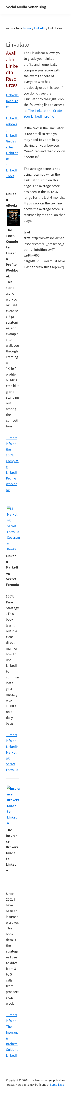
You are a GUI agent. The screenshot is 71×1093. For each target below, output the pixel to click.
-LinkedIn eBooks (12, 118)
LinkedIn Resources (12, 101)
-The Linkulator (12, 153)
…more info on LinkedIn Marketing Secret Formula (12, 752)
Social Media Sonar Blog (26, 6)
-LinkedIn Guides (12, 135)
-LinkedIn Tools (12, 170)
